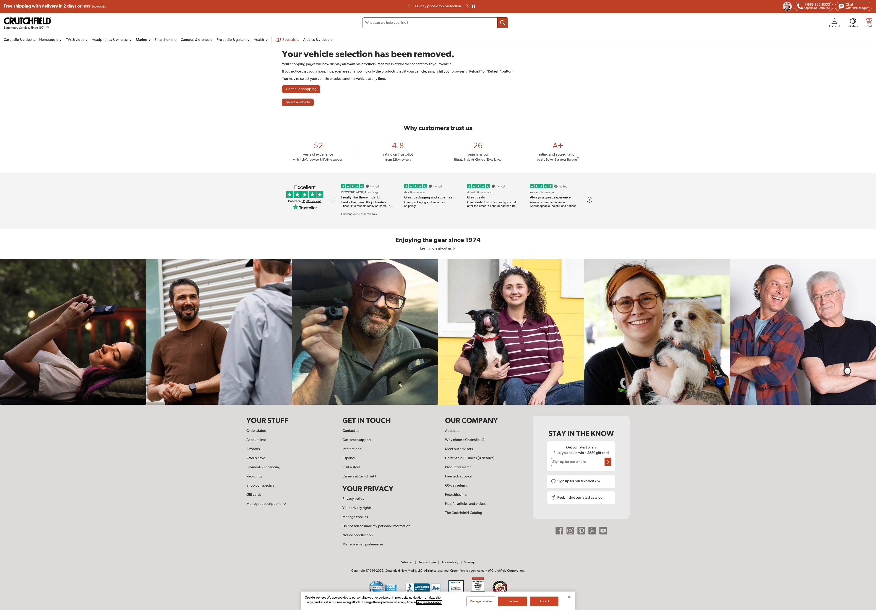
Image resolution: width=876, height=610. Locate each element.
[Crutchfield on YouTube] (603, 530)
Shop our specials (260, 485)
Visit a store (351, 467)
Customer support (356, 440)
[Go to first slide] (466, 6)
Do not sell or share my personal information (376, 526)
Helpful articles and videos (465, 504)
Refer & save (255, 458)
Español (348, 458)
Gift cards (253, 495)
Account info (256, 440)
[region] (438, 332)
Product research (458, 467)
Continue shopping (301, 89)
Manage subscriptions (264, 504)
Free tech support (458, 476)
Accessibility (450, 562)
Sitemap (469, 562)
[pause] (473, 6)
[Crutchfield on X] (592, 530)
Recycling (254, 476)
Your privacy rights (357, 508)
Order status (256, 431)
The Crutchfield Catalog (463, 513)
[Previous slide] (409, 6)
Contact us (350, 431)
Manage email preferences (362, 544)
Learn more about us (436, 248)
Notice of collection (357, 535)
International (352, 449)
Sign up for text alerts (577, 481)
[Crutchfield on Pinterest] (581, 530)
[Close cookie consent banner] (569, 597)
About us (452, 431)
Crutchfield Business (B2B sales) (470, 458)
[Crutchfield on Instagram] (570, 530)
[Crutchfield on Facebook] (559, 530)
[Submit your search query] (502, 22)
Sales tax (407, 562)
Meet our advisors (459, 449)
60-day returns (438, 6)
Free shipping (55, 6)
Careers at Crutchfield (359, 476)
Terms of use (427, 562)
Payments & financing (263, 467)
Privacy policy (353, 499)
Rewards (253, 449)
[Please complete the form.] (608, 462)
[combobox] (435, 22)
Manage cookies (355, 517)
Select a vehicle (298, 102)
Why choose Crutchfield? (465, 440)
